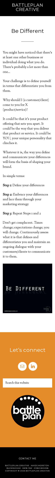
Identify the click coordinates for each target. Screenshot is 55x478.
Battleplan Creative (27, 7)
